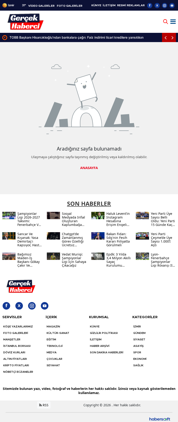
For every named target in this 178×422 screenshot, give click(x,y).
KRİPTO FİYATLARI (16, 365)
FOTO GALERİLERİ (15, 333)
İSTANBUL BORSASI (17, 346)
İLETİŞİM (109, 5)
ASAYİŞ (138, 346)
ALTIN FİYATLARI (15, 358)
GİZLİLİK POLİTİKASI (104, 333)
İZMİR (137, 326)
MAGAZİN (53, 326)
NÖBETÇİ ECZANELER (18, 371)
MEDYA (52, 352)
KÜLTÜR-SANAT (58, 333)
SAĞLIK (138, 365)
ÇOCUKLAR (54, 358)
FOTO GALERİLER (69, 5)
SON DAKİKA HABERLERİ (106, 352)
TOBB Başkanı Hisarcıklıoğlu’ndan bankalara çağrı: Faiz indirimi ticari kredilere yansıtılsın (76, 37)
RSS (45, 405)
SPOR (137, 352)
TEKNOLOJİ (55, 346)
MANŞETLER (11, 339)
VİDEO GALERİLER (41, 5)
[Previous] (165, 37)
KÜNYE (96, 5)
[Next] (172, 37)
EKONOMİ (139, 358)
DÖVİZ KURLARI (14, 352)
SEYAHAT (53, 365)
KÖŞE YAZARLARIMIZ (18, 326)
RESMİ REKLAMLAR (131, 5)
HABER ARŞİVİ (99, 346)
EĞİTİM (51, 339)
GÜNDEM (139, 333)
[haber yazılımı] (159, 418)
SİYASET (139, 339)
